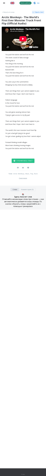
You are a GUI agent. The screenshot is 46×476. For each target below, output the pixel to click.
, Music (26, 174)
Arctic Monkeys (18, 174)
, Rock (35, 174)
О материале (23, 178)
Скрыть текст (39, 12)
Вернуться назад (8, 12)
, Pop (31, 174)
